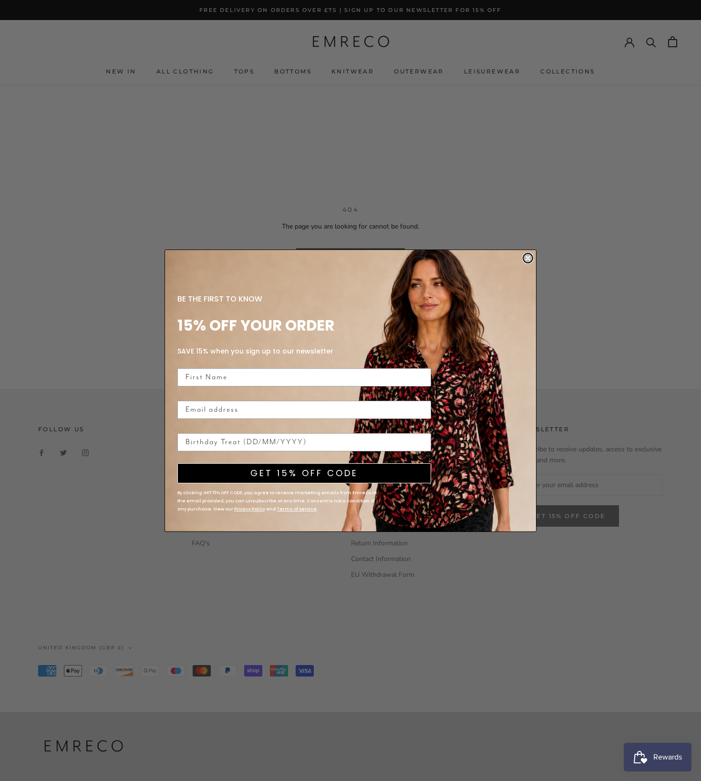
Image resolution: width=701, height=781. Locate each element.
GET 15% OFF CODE (304, 473)
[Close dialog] (528, 258)
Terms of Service (297, 509)
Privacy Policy (249, 509)
